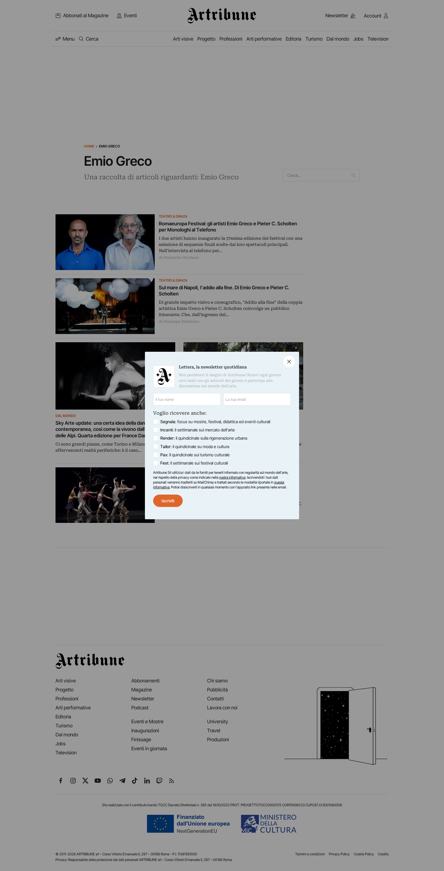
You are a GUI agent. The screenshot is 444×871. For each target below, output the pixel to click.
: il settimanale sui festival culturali (194, 463)
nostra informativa (232, 477)
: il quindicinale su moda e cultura (194, 446)
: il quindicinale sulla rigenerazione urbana (203, 438)
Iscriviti (168, 500)
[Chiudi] (289, 361)
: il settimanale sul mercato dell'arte (197, 429)
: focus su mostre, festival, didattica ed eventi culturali (215, 421)
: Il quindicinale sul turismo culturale (195, 454)
